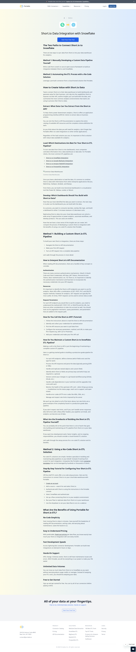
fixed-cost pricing (61, 534)
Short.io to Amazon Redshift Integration (59, 164)
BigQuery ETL (73, 634)
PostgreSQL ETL (73, 640)
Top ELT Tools (89, 631)
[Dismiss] (134, 1)
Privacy (104, 631)
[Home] (64, 18)
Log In (104, 6)
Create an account (52, 483)
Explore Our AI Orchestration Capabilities (78, 1)
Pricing (87, 6)
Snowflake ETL (73, 631)
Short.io (70, 18)
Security (104, 628)
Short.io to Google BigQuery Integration (59, 161)
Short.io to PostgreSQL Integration (57, 167)
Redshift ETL (72, 637)
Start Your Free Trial (68, 40)
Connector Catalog (58, 628)
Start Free (112, 6)
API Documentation (58, 634)
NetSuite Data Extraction (76, 628)
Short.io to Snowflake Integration (57, 158)
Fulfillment (88, 639)
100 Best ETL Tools (90, 628)
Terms (103, 634)
